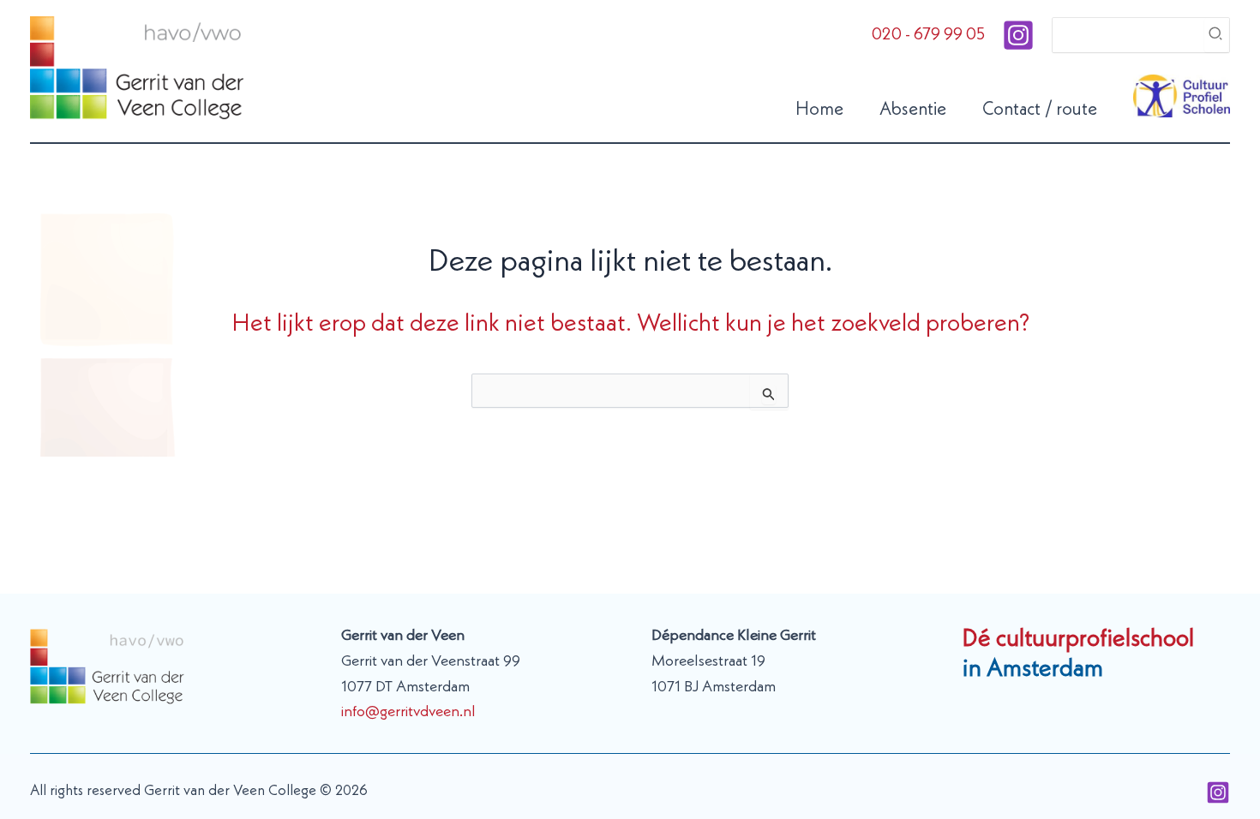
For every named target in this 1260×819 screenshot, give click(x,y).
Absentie (912, 110)
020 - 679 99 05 (928, 35)
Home (819, 110)
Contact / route (1039, 110)
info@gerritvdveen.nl (408, 712)
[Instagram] (1018, 35)
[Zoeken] (1216, 35)
